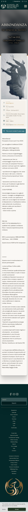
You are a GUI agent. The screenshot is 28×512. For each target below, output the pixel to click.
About (14, 416)
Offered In (8, 119)
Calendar (14, 412)
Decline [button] (4, 509)
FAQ (14, 448)
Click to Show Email (19, 124)
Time (7, 109)
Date (7, 105)
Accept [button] (17, 509)
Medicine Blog (14, 441)
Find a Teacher (14, 414)
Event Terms (14, 464)
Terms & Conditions (14, 467)
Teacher (8, 101)
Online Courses (14, 439)
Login (14, 423)
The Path (14, 419)
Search (14, 444)
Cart (14, 425)
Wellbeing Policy (14, 469)
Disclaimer (14, 471)
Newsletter (17, 1)
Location (8, 112)
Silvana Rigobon (10, 103)
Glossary (14, 473)
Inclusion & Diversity (14, 456)
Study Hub (14, 433)
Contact (8, 123)
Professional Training (14, 437)
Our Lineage (14, 446)
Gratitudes (14, 427)
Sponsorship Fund (14, 458)
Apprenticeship (14, 435)
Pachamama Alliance (14, 460)
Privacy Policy (14, 462)
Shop (14, 421)
